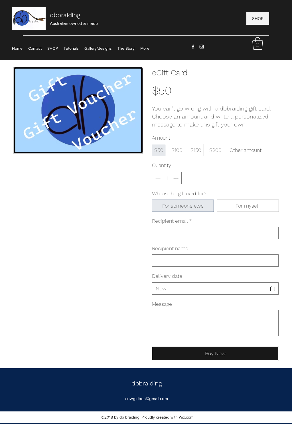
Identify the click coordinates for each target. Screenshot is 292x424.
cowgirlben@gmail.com (146, 398)
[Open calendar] (272, 288)
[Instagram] (201, 47)
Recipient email (172, 221)
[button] (257, 43)
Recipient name (170, 248)
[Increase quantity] (176, 178)
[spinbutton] (167, 178)
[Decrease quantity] (157, 178)
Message (162, 304)
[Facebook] (193, 47)
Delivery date (167, 276)
